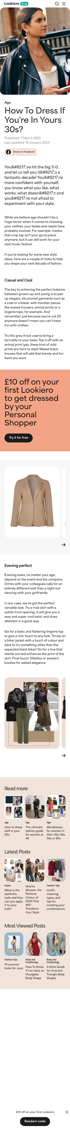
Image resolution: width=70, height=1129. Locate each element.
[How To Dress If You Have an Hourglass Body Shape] (35, 944)
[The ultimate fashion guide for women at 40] (35, 806)
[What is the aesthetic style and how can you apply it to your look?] (13, 870)
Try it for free (18, 437)
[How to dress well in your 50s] (13, 806)
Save (63, 13)
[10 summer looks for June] (13, 944)
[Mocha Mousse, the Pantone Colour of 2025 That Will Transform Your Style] (35, 870)
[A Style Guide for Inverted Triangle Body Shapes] (56, 944)
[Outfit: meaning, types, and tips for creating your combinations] (56, 870)
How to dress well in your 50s (13, 831)
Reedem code (35, 1121)
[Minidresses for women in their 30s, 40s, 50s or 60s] (56, 806)
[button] (64, 3)
